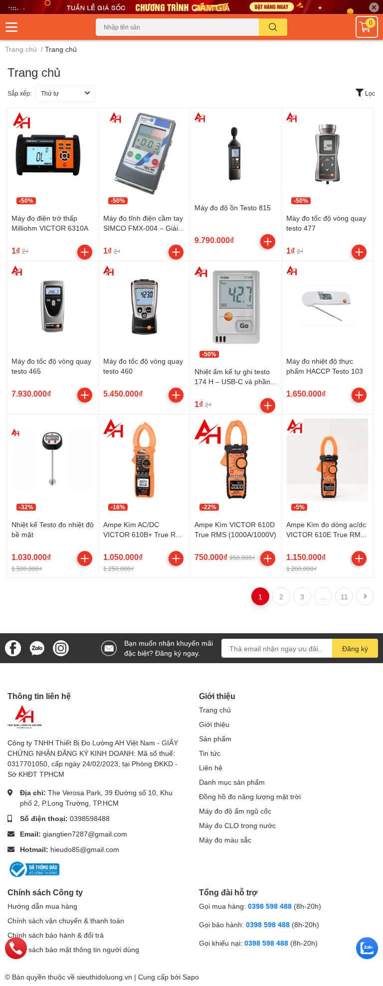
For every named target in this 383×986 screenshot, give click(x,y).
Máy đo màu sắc (225, 840)
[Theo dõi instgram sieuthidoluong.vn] (61, 647)
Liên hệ (210, 767)
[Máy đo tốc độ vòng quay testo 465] (53, 306)
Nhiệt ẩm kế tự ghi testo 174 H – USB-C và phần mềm (232, 381)
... (323, 596)
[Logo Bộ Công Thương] (33, 868)
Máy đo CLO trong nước (237, 825)
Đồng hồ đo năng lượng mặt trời (250, 796)
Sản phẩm (215, 738)
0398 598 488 (271, 906)
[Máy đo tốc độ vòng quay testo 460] (145, 306)
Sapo (191, 977)
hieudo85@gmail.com (84, 849)
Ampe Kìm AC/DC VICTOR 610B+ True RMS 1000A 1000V (144, 534)
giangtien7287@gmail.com (85, 834)
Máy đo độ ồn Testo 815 (232, 207)
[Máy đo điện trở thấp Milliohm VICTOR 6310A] (53, 153)
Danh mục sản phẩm (232, 782)
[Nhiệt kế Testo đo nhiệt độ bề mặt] (53, 460)
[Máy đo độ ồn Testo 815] (236, 153)
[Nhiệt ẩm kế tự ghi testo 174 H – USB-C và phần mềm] (236, 306)
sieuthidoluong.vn (104, 977)
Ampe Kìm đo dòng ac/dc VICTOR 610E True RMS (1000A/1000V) (326, 534)
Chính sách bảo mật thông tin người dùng (73, 949)
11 (344, 596)
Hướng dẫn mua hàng (42, 906)
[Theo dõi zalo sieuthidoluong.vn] (37, 647)
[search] (273, 27)
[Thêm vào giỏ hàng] (84, 252)
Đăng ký (355, 648)
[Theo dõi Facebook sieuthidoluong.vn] (13, 647)
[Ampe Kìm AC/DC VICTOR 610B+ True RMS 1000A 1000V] (145, 460)
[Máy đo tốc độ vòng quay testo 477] (328, 153)
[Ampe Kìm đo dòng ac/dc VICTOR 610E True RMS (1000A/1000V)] (328, 460)
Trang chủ (215, 709)
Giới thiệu (214, 724)
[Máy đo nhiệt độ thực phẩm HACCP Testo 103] (328, 306)
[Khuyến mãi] (191, 7)
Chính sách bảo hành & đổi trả (55, 935)
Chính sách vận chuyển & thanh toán (65, 920)
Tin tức (209, 753)
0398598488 (90, 818)
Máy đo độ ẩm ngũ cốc (235, 811)
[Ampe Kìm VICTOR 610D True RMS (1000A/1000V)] (236, 460)
